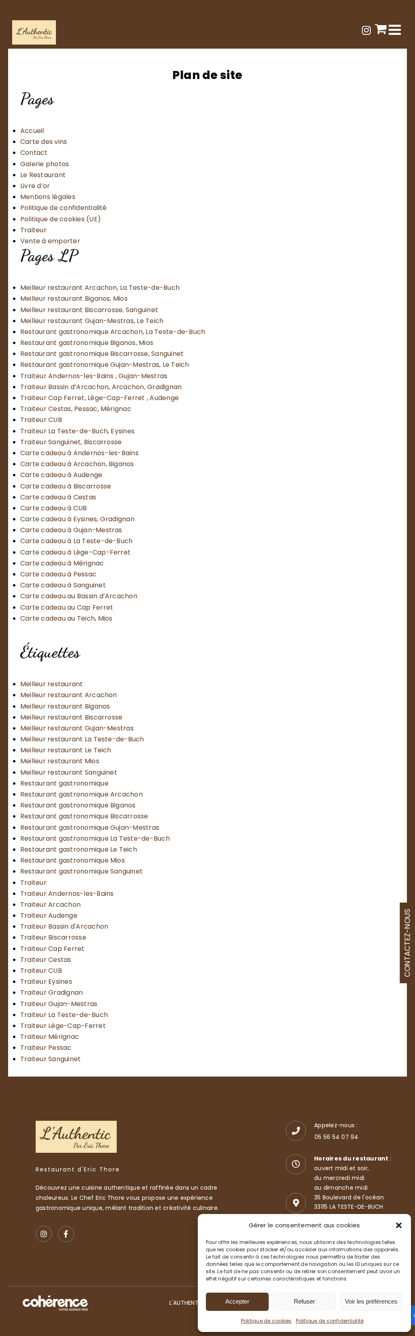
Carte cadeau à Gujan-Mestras (71, 530)
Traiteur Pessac (46, 1047)
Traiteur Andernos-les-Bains (66, 893)
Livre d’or (35, 186)
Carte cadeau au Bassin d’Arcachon (78, 596)
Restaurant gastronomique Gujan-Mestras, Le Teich (104, 364)
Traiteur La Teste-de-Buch (64, 1014)
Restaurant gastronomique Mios (72, 860)
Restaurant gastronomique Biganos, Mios (86, 342)
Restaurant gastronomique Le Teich (78, 849)
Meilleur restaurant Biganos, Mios (74, 298)
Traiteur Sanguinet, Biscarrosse (71, 442)
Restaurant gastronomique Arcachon (81, 794)
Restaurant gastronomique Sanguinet (81, 871)
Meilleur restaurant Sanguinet (68, 772)
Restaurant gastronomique (64, 783)
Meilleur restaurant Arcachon (68, 695)
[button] (399, 1225)
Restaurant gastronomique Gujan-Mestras (89, 827)
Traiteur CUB (41, 419)
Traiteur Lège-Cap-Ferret (63, 1025)
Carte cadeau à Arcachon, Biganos (77, 464)
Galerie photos (44, 164)
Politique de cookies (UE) (60, 219)
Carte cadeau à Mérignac (62, 563)
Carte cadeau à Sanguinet (63, 585)
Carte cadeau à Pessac (58, 574)
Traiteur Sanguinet (50, 1059)
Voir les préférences (371, 1301)
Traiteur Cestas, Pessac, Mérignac (75, 408)
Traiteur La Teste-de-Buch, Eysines (77, 431)
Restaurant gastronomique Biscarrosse (84, 816)
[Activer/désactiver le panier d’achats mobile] (381, 28)
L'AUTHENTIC (187, 1303)
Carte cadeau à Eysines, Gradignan (77, 519)
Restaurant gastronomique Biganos (78, 805)
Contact (34, 152)
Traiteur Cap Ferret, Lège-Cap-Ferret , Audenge (99, 398)
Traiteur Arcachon (50, 904)
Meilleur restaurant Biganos (65, 706)
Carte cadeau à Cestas (58, 497)
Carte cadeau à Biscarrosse (65, 486)
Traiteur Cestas (45, 959)
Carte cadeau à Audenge (61, 475)
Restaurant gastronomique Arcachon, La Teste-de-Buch (112, 331)
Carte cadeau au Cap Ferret (66, 607)
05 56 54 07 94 (336, 1137)
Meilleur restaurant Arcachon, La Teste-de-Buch (100, 287)
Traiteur (33, 230)
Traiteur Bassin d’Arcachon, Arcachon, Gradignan (101, 387)
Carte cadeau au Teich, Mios (66, 618)
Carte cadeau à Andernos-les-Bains (79, 453)
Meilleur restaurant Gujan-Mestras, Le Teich (91, 320)
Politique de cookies (266, 1320)
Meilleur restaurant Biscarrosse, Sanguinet (89, 310)
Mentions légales (47, 196)
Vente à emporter (50, 241)
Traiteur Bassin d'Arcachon (64, 926)
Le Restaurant (43, 175)
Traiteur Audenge (48, 915)
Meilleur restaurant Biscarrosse (71, 717)
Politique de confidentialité (330, 1320)
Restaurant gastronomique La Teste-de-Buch (95, 838)
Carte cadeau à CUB (53, 508)
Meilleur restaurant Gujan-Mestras (77, 728)
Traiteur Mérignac (49, 1036)
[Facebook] (66, 1234)
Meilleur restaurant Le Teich (65, 750)
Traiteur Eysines (46, 981)
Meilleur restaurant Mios (59, 761)
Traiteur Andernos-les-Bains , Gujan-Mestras (93, 376)
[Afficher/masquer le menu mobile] (396, 29)
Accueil (32, 130)
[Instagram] (44, 1234)
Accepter (237, 1301)
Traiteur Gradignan (51, 992)
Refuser (304, 1301)
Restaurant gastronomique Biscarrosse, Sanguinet (102, 353)
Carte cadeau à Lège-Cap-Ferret (75, 552)
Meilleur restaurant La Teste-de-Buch (82, 739)
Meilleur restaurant (51, 684)
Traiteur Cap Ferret (52, 948)
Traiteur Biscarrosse (53, 937)
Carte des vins (43, 141)
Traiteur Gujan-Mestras (58, 1003)
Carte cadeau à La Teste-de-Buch (76, 541)
